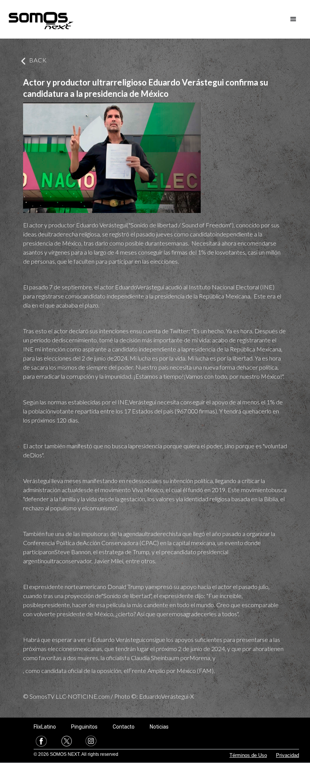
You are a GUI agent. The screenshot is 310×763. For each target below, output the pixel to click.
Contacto (124, 727)
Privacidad (287, 755)
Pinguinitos (84, 727)
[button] (293, 19)
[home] (41, 19)
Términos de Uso (248, 755)
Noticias (159, 727)
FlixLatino (45, 727)
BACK (38, 60)
